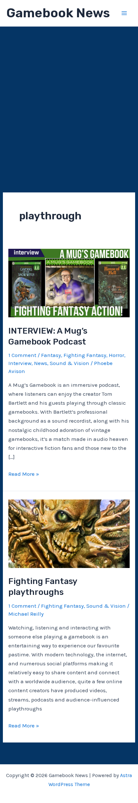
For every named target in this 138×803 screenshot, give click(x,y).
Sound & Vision (69, 363)
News (40, 363)
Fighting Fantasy (85, 355)
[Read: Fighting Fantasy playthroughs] (69, 533)
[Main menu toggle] (124, 13)
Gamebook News (58, 12)
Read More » (23, 474)
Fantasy (51, 355)
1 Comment (22, 355)
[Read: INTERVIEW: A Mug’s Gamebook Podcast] (69, 282)
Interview (19, 363)
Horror (116, 355)
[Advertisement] (69, 98)
